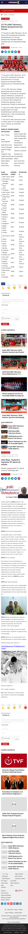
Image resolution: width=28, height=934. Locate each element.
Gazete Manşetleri (6, 895)
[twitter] (5, 52)
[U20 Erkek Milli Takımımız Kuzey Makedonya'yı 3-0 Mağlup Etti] (14, 363)
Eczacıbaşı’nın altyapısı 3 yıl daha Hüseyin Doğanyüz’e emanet (12, 793)
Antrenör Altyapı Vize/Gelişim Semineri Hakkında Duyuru (13, 771)
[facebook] (2, 52)
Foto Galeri (4, 880)
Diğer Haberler (19, 874)
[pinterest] (19, 52)
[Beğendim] (3, 285)
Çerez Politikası (9, 912)
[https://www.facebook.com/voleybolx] (2, 903)
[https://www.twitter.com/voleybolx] (5, 903)
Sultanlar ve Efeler (20, 878)
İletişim (20, 909)
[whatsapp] (9, 52)
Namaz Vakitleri (5, 899)
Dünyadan (5, 876)
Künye (16, 909)
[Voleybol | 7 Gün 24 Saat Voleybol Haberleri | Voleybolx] (14, 2)
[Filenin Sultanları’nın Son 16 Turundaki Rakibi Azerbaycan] (14, 384)
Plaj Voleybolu (6, 878)
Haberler (5, 14)
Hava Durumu (4, 893)
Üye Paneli (13, 880)
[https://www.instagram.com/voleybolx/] (8, 903)
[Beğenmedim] (20, 285)
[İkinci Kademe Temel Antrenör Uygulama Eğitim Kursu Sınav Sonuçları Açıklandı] (14, 826)
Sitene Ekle (10, 909)
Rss (5, 909)
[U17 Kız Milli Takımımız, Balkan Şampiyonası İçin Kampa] (14, 64)
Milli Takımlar (11, 14)
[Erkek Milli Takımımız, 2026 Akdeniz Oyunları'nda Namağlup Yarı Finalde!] (14, 406)
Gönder (5, 324)
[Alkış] (9, 285)
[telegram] (12, 52)
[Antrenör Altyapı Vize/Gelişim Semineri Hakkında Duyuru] (14, 761)
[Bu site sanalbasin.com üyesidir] (19, 890)
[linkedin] (15, 52)
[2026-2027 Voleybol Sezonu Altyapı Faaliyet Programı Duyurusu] (14, 804)
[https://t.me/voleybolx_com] (20, 903)
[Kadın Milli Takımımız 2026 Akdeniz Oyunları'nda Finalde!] (14, 341)
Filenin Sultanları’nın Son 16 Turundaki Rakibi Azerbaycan (13, 395)
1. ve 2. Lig (5, 874)
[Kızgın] (25, 285)
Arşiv (11, 885)
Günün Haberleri (14, 883)
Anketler (3, 890)
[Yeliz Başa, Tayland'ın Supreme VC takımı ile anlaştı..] (14, 490)
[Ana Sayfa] (1, 14)
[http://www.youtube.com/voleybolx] (11, 903)
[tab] (5, 295)
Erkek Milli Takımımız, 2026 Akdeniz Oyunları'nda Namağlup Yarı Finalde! (14, 416)
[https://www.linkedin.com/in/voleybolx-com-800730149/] (14, 903)
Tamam (21, 932)
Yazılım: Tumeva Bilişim (13, 922)
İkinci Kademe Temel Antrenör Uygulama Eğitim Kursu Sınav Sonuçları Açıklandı (13, 836)
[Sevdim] (14, 285)
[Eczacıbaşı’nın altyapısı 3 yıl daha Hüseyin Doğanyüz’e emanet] (14, 782)
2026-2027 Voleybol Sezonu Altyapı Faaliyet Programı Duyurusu (12, 815)
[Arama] (26, 2)
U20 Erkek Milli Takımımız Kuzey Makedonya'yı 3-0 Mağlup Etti (11, 373)
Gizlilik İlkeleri (18, 912)
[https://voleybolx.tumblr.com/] (17, 903)
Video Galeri (4, 883)
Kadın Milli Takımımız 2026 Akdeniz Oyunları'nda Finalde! (13, 351)
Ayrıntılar (17, 932)
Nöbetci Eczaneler (6, 897)
